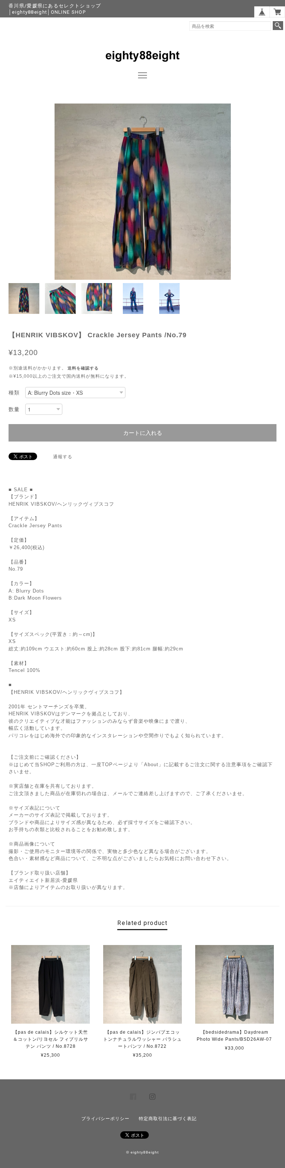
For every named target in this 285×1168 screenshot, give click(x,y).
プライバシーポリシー (105, 1118)
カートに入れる (142, 433)
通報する (62, 456)
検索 (278, 25)
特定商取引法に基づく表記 (168, 1118)
